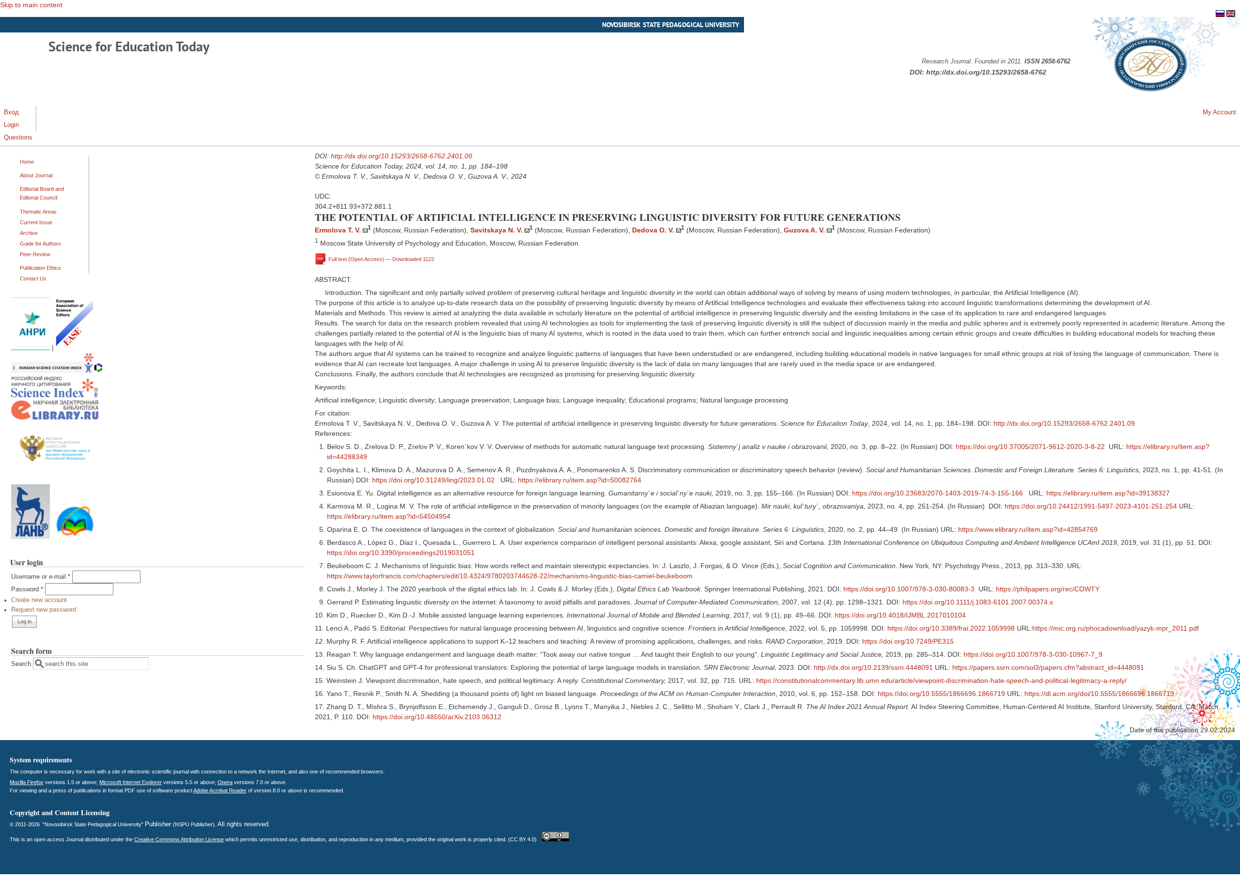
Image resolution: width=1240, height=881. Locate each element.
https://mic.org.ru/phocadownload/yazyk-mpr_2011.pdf (1115, 628)
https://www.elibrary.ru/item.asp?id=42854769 (1028, 529)
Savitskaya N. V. (496, 230)
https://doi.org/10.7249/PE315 (908, 641)
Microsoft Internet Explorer (130, 782)
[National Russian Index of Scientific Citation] (54, 395)
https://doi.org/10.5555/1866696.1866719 (941, 693)
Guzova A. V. (804, 230)
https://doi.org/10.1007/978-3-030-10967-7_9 (1032, 654)
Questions (18, 137)
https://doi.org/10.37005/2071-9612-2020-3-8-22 (1030, 446)
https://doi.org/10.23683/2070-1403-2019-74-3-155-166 (937, 493)
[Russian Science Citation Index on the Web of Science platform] (57, 371)
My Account (1219, 112)
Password (27, 589)
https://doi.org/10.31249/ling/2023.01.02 (433, 480)
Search (22, 664)
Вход (11, 112)
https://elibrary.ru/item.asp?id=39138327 (1108, 493)
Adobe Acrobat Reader (220, 790)
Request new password (43, 609)
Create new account (39, 600)
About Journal (36, 175)
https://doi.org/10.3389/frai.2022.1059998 (951, 628)
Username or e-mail (40, 576)
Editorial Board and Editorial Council (42, 193)
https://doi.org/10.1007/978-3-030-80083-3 (909, 589)
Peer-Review (35, 254)
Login (11, 125)
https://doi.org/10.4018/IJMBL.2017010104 (900, 615)
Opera (224, 782)
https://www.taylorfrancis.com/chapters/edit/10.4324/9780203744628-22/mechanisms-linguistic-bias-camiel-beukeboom (510, 576)
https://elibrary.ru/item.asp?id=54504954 (388, 516)
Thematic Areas (38, 212)
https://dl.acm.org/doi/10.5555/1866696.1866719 (1099, 693)
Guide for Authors (40, 244)
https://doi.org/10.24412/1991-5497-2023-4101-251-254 (1091, 506)
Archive (29, 233)
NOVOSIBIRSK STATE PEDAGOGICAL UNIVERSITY (670, 24)
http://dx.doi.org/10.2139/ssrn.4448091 (873, 667)
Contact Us (33, 278)
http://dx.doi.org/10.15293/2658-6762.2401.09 (401, 156)
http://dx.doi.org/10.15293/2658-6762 (986, 72)
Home (27, 162)
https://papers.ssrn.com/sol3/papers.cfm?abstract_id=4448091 (1048, 667)
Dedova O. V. (653, 230)
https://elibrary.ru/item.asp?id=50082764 (579, 480)
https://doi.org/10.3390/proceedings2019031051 (401, 552)
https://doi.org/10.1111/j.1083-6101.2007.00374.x (977, 602)
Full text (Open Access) (381, 259)
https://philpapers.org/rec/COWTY (1048, 589)
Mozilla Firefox (27, 782)
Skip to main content (31, 5)
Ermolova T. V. (338, 230)
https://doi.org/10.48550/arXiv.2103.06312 (436, 717)
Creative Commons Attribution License (179, 839)
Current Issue (36, 222)
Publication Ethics (40, 268)
